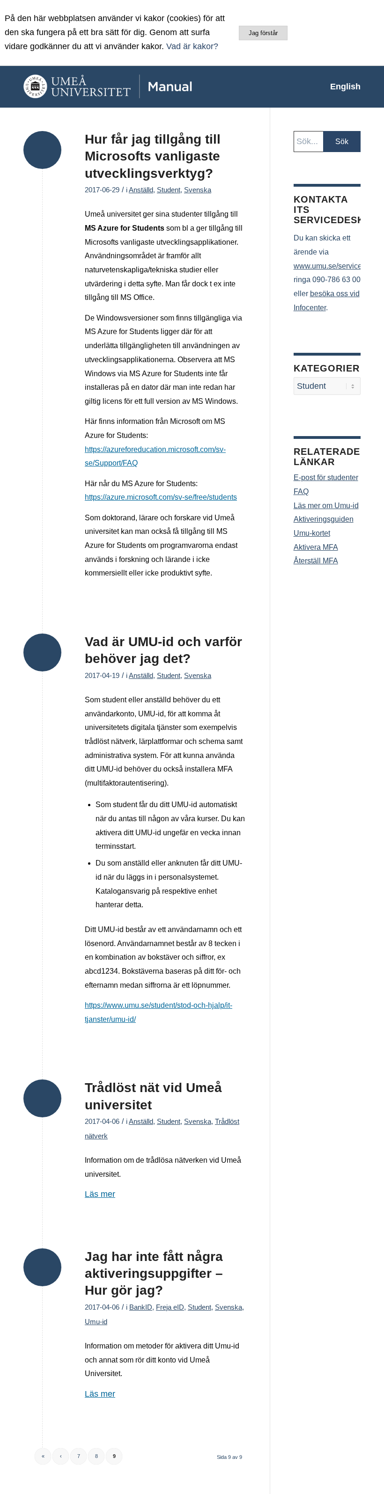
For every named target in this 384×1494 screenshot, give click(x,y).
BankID (140, 1307)
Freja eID (170, 1307)
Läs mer (100, 1194)
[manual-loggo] (128, 87)
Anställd (141, 190)
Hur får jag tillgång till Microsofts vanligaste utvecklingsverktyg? (153, 156)
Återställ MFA (316, 561)
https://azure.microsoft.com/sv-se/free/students (161, 497)
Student (168, 190)
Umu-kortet (312, 533)
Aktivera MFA (316, 547)
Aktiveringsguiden (324, 519)
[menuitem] (341, 87)
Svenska (197, 190)
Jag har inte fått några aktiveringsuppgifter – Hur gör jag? (154, 1273)
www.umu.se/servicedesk (336, 266)
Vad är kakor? (192, 46)
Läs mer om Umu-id (326, 506)
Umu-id (96, 1322)
